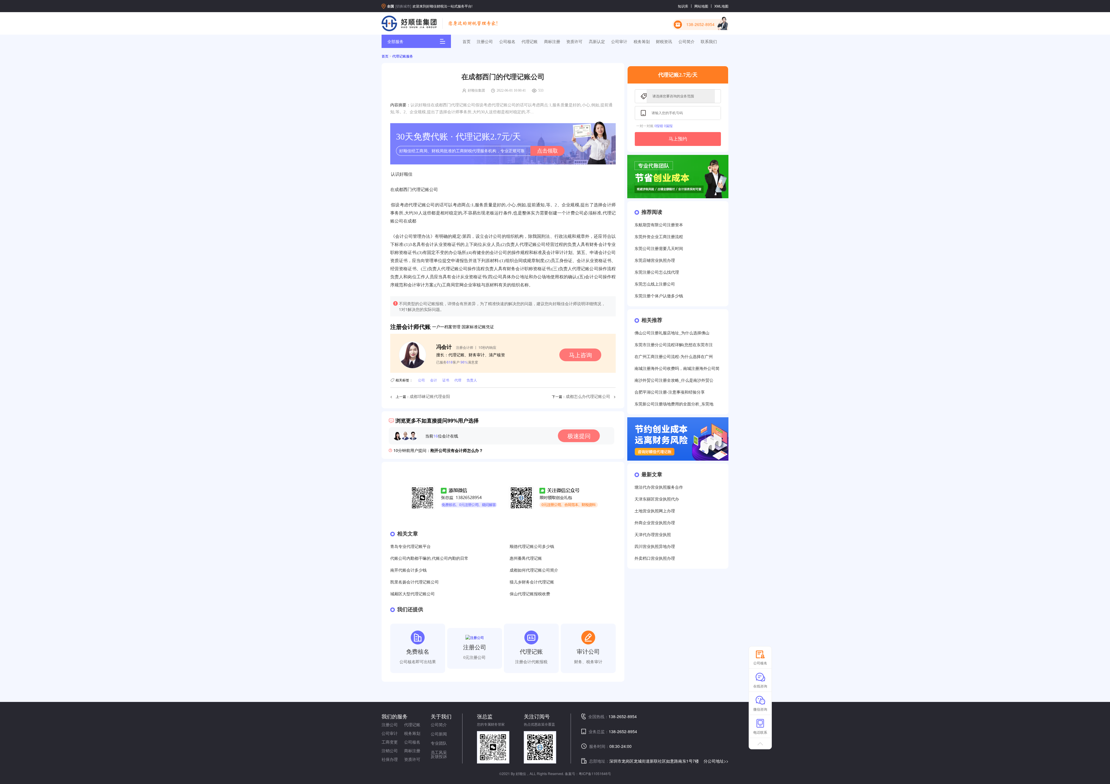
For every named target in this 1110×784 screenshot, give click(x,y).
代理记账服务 (402, 56)
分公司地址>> (716, 761)
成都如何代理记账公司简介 (534, 570)
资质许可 (574, 41)
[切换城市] (403, 5)
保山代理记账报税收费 (530, 594)
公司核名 (507, 41)
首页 (466, 41)
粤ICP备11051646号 (595, 773)
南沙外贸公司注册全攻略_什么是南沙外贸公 (673, 380)
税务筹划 (642, 41)
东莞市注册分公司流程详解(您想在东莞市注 (673, 345)
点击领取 (547, 151)
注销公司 (390, 750)
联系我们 (709, 41)
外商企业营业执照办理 (654, 523)
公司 (421, 379)
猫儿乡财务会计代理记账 (532, 582)
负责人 (472, 379)
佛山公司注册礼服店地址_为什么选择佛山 (671, 333)
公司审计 (619, 41)
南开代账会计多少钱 (408, 570)
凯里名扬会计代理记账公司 (414, 582)
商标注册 (552, 41)
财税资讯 (664, 41)
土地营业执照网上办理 (654, 511)
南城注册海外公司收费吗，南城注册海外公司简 (676, 368)
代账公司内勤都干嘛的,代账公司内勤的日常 (429, 558)
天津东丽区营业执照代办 (656, 499)
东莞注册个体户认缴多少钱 (658, 296)
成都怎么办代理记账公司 (588, 396)
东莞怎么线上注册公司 (654, 284)
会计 (433, 379)
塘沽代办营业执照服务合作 (658, 487)
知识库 (683, 5)
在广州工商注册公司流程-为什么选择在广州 (673, 357)
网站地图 (701, 5)
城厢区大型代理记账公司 (412, 594)
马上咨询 (580, 355)
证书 (445, 379)
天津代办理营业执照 (652, 535)
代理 (457, 379)
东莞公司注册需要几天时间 (658, 248)
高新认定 (597, 41)
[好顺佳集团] (409, 23)
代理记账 (529, 41)
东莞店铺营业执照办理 (654, 260)
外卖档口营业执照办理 (654, 558)
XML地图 (721, 5)
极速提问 (579, 435)
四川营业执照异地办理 (654, 546)
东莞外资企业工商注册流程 (658, 237)
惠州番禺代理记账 (526, 558)
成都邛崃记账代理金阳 (430, 396)
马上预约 (678, 138)
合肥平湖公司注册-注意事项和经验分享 (669, 392)
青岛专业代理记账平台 (410, 546)
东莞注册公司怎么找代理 (656, 272)
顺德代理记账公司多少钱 (532, 546)
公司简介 (686, 41)
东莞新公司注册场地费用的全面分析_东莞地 (673, 404)
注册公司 (485, 41)
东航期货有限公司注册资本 (658, 225)
